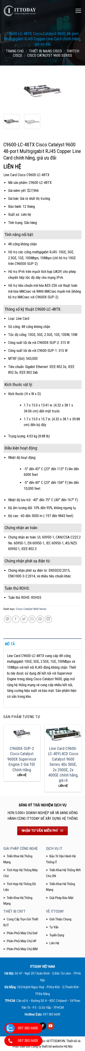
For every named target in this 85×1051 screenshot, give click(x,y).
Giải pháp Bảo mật (61, 898)
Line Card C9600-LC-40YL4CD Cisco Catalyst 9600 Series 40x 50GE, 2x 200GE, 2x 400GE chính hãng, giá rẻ (63, 764)
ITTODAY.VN (57, 1041)
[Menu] (78, 10)
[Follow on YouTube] (50, 1026)
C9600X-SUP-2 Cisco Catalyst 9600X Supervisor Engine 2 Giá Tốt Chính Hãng (21, 759)
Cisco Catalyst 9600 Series (49, 55)
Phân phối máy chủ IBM (22, 949)
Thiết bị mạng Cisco (45, 51)
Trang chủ (15, 51)
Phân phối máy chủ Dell (22, 933)
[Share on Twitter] (24, 619)
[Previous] (11, 91)
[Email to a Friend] (32, 619)
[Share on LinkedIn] (48, 619)
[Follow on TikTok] (42, 1026)
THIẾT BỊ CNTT (14, 911)
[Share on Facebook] (15, 619)
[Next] (74, 91)
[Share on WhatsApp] (7, 619)
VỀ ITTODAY (55, 911)
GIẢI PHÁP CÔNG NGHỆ (20, 848)
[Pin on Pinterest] (40, 619)
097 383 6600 (51, 1014)
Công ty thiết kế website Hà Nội (52, 1046)
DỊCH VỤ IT (54, 848)
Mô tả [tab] (10, 644)
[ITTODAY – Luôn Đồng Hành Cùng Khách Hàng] (19, 10)
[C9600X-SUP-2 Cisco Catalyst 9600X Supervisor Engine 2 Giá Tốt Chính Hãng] (22, 734)
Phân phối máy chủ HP (21, 941)
